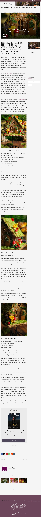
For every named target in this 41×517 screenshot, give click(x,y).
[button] (39, 7)
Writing (15, 7)
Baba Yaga (9, 73)
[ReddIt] (12, 454)
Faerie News (6, 7)
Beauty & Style (22, 7)
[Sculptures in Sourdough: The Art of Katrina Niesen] (14, 480)
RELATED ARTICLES (5, 475)
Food (10, 12)
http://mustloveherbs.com (11, 468)
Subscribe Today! (13, 440)
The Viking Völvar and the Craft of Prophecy (7, 461)
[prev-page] (12, 489)
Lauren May (5, 36)
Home (2, 7)
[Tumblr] (37, 1)
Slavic (10, 42)
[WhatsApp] (9, 454)
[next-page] (14, 489)
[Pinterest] (36, 1)
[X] (39, 1)
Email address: (31, 80)
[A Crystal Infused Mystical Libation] (5, 480)
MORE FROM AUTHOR (14, 475)
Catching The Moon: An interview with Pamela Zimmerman (21, 461)
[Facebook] (32, 1)
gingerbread (22, 99)
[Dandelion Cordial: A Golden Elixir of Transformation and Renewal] (23, 480)
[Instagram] (34, 1)
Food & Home (33, 7)
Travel (27, 7)
